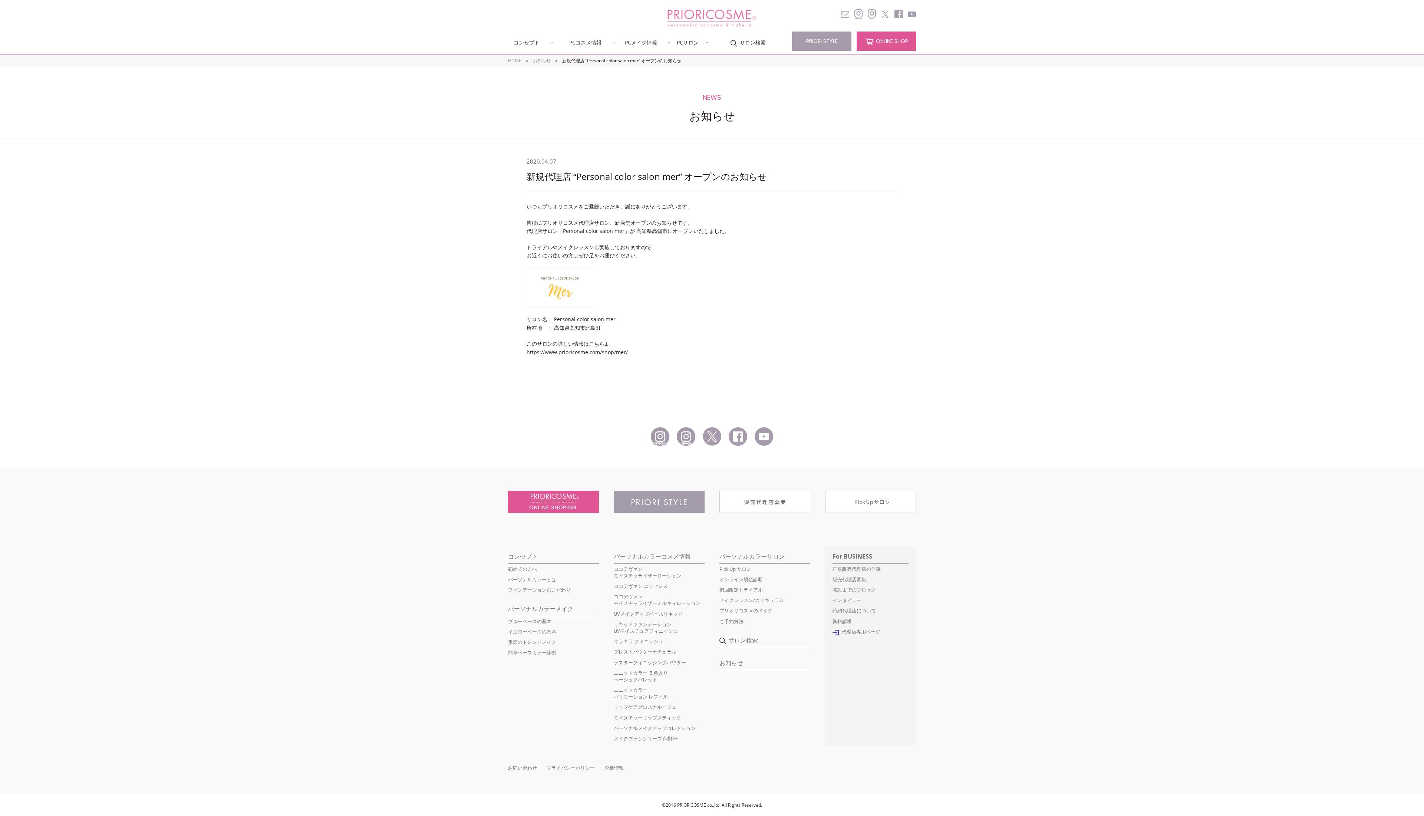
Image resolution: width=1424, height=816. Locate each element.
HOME (514, 60)
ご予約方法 (731, 621)
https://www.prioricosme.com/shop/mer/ (577, 352)
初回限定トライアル (741, 589)
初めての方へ (522, 569)
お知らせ (542, 60)
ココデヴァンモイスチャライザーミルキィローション (657, 599)
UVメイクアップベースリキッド (648, 614)
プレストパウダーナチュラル (645, 651)
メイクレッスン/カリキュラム (751, 600)
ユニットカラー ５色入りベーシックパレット (641, 676)
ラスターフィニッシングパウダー (650, 662)
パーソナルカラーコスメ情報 (652, 556)
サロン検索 (753, 42)
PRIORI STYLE (822, 41)
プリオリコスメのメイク (745, 610)
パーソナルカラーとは (532, 579)
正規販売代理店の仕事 (857, 569)
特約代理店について (854, 610)
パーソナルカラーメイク (540, 609)
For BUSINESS (852, 556)
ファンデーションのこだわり (539, 589)
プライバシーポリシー (571, 767)
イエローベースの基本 (532, 631)
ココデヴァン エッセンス (641, 586)
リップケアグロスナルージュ (645, 707)
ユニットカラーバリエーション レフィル (641, 693)
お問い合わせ (522, 767)
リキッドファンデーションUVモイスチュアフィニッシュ (646, 627)
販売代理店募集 (849, 579)
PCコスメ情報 (585, 42)
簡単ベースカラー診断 (532, 652)
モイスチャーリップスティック (647, 717)
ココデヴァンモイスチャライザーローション (647, 572)
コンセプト (527, 42)
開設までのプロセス (854, 589)
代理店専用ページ (861, 631)
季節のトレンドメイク (532, 642)
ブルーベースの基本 (529, 621)
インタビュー (847, 600)
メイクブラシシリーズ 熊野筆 (646, 738)
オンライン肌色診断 (741, 579)
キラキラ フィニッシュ (638, 641)
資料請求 (842, 621)
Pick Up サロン (735, 569)
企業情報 (614, 767)
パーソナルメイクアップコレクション (655, 728)
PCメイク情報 (641, 42)
